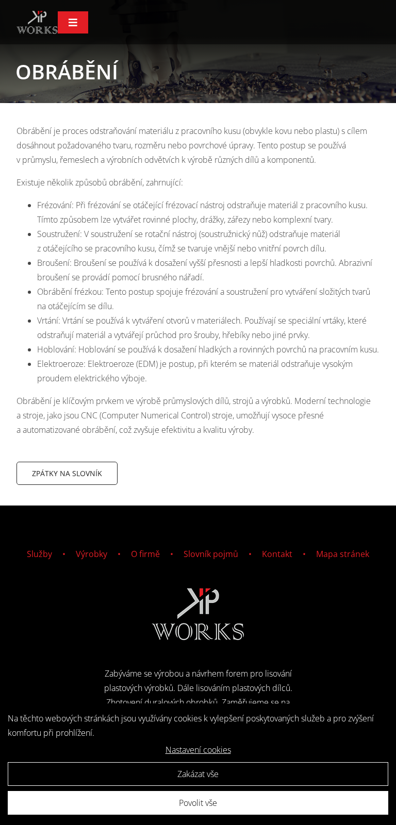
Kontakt (277, 554)
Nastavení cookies (198, 749)
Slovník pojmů (211, 554)
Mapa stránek (342, 554)
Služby (39, 554)
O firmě (145, 554)
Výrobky (91, 554)
